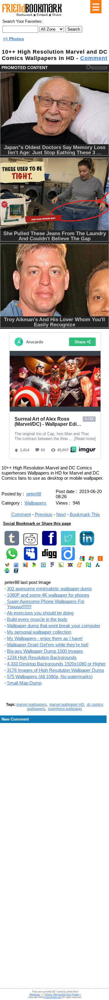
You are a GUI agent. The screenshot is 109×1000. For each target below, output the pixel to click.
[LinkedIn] (87, 544)
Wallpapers (35, 502)
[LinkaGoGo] (70, 566)
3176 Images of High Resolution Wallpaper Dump (55, 670)
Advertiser (34, 994)
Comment (93, 58)
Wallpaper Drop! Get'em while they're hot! (47, 644)
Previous (43, 514)
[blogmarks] (34, 566)
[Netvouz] (88, 566)
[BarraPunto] (25, 566)
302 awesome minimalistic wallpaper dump (49, 588)
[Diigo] (68, 559)
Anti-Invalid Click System (66, 994)
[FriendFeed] (16, 566)
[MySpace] (30, 559)
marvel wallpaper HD (66, 704)
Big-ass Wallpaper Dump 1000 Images (45, 651)
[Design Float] (43, 566)
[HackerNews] (100, 559)
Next (61, 514)
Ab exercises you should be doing (40, 612)
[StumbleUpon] (7, 571)
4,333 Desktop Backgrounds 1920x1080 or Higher (56, 663)
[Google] (82, 559)
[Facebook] (49, 544)
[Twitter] (68, 544)
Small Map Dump (24, 682)
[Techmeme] (16, 571)
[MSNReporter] (7, 566)
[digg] (49, 559)
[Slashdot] (97, 566)
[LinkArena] (61, 566)
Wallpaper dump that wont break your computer (53, 625)
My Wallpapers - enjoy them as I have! (45, 638)
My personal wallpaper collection (39, 632)
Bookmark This (85, 514)
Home (48, 994)
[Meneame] (79, 566)
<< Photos (13, 38)
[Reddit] (30, 544)
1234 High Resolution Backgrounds (42, 657)
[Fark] (52, 566)
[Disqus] (54, 772)
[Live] (91, 559)
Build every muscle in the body (37, 619)
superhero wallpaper (65, 709)
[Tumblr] (12, 544)
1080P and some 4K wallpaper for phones (48, 595)
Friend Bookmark (52, 997)
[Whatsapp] (12, 559)
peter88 (33, 493)
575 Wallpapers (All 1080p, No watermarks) (50, 676)
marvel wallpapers (31, 704)
